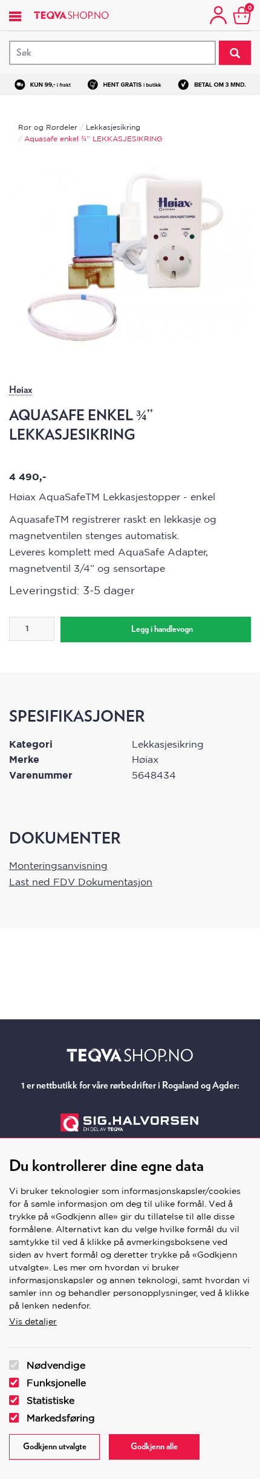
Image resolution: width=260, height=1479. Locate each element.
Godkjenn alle (154, 1447)
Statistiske (50, 1400)
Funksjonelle (56, 1382)
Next (230, 223)
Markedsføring (61, 1418)
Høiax (20, 390)
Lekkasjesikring (113, 127)
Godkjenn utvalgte (54, 1447)
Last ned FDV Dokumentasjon (80, 881)
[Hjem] (71, 15)
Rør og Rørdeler (47, 127)
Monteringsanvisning (58, 865)
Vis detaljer (33, 1321)
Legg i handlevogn (162, 629)
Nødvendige (56, 1365)
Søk (235, 53)
